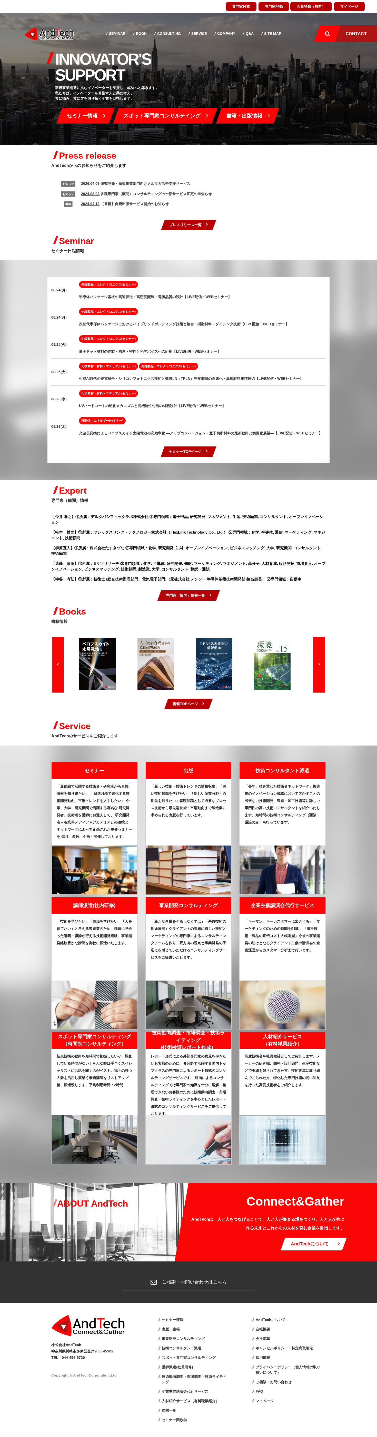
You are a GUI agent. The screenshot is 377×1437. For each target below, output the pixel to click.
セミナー (94, 770)
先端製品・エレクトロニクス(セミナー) (108, 284)
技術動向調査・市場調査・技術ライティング (194, 1379)
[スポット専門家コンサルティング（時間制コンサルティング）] (94, 1139)
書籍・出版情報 (244, 115)
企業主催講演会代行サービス (282, 905)
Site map (272, 34)
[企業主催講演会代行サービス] (282, 1005)
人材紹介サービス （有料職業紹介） (282, 1040)
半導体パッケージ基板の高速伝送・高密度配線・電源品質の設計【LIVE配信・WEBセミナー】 (155, 297)
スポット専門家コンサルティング (189, 1358)
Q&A (249, 34)
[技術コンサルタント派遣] (282, 870)
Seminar (116, 34)
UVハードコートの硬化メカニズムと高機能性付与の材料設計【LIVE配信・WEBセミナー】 (152, 406)
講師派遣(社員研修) (177, 1367)
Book (141, 34)
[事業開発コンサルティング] (189, 1005)
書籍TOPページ (185, 704)
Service (198, 34)
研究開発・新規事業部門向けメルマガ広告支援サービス (135, 183)
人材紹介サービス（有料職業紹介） (190, 1401)
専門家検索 (241, 6)
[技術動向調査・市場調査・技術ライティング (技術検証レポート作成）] (189, 1139)
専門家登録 (274, 6)
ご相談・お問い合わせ (274, 1382)
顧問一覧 (169, 1410)
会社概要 (263, 1329)
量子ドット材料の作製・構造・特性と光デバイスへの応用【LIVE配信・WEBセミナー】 (150, 351)
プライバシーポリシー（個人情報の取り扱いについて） (288, 1369)
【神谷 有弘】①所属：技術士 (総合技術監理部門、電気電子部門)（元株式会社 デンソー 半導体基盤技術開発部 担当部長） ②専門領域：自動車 (176, 579)
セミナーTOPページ (185, 452)
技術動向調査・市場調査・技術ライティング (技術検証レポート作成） (188, 1040)
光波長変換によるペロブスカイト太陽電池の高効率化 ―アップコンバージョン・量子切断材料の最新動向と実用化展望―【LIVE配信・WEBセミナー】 (200, 433)
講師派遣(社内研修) (94, 905)
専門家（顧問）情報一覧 (185, 595)
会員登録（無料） (311, 6)
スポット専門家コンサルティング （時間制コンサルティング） (94, 1040)
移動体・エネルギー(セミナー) (102, 420)
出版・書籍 (171, 1329)
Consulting (168, 34)
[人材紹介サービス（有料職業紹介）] (282, 1139)
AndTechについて (310, 1243)
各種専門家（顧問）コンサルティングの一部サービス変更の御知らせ (146, 194)
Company (225, 34)
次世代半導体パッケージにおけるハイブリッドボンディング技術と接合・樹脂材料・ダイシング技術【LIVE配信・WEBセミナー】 (184, 324)
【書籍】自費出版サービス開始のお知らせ (125, 204)
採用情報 (263, 1358)
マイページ (349, 6)
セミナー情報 (82, 115)
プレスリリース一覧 (185, 225)
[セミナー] (94, 870)
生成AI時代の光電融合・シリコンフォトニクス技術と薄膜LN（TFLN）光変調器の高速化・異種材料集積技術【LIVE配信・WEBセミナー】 (191, 378)
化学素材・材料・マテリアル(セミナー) (108, 366)
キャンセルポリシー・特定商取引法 (284, 1348)
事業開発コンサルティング (188, 905)
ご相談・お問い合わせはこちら (194, 1282)
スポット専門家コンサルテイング (162, 115)
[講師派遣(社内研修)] (94, 1005)
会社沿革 (263, 1339)
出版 (188, 770)
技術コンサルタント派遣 (282, 770)
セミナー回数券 (174, 1420)
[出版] (189, 870)
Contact (356, 34)
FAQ (259, 1391)
